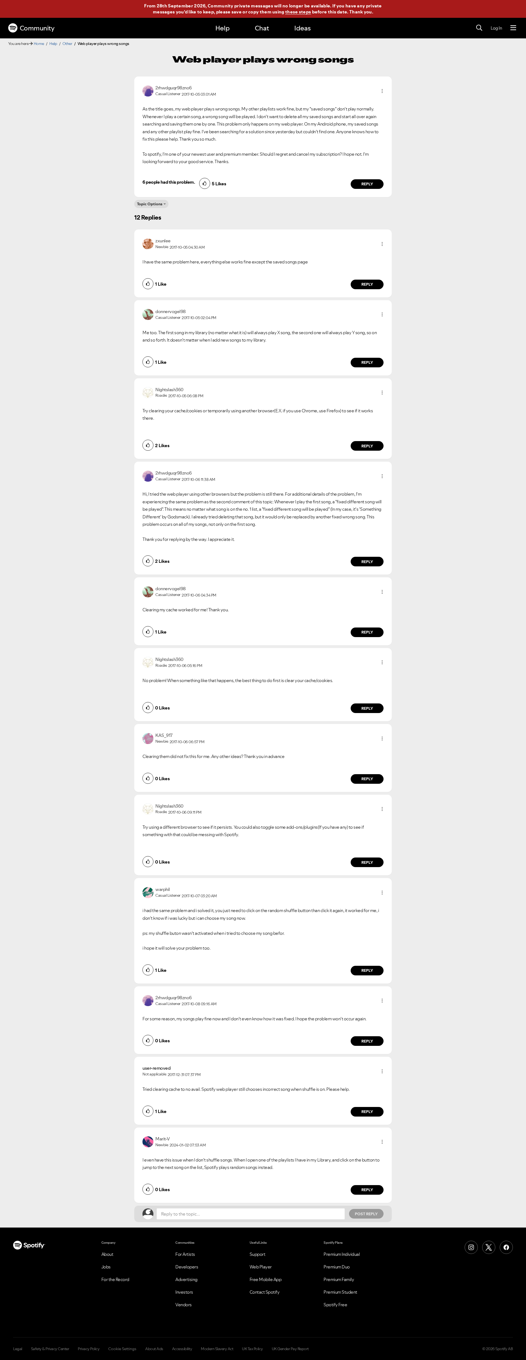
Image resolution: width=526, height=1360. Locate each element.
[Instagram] (471, 1247)
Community (37, 28)
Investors (184, 1292)
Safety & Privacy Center (50, 1348)
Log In (496, 28)
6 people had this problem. (168, 182)
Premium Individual (342, 1254)
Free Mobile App (266, 1279)
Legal (17, 1348)
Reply (367, 184)
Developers (186, 1267)
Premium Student (340, 1292)
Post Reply (366, 1214)
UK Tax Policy (252, 1348)
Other (67, 43)
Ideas (302, 28)
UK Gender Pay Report (290, 1348)
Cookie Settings (122, 1348)
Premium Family (339, 1279)
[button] (382, 91)
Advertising (186, 1279)
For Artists (185, 1254)
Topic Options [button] (149, 204)
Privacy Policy (88, 1348)
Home (39, 43)
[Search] (479, 28)
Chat (262, 28)
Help (222, 28)
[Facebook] (506, 1247)
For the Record (115, 1279)
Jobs (106, 1267)
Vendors (183, 1305)
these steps (298, 12)
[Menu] (513, 28)
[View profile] (147, 90)
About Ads (154, 1348)
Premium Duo (337, 1267)
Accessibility (182, 1348)
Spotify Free (335, 1305)
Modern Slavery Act (217, 1348)
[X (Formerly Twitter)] (488, 1247)
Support (257, 1254)
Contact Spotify (265, 1292)
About (107, 1254)
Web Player (261, 1267)
